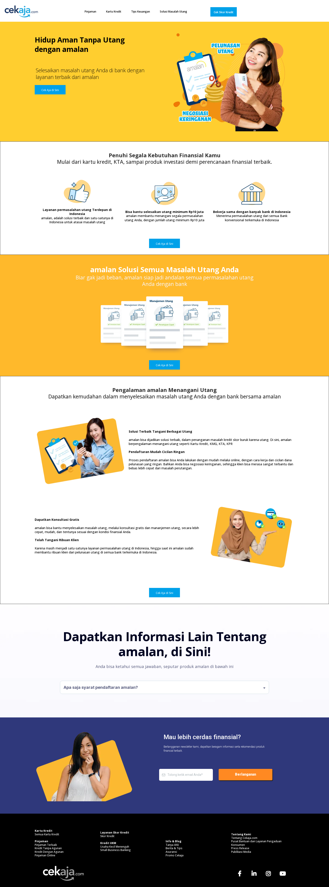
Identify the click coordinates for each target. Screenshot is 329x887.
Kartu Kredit (113, 11)
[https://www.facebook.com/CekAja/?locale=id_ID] (241, 873)
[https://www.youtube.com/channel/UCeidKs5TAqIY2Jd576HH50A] (283, 873)
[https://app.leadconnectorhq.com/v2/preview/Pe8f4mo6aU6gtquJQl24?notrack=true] (21, 11)
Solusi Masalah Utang (173, 11)
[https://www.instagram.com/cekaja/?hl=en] (269, 873)
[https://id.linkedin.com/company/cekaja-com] (255, 873)
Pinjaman (90, 11)
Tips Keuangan (140, 11)
